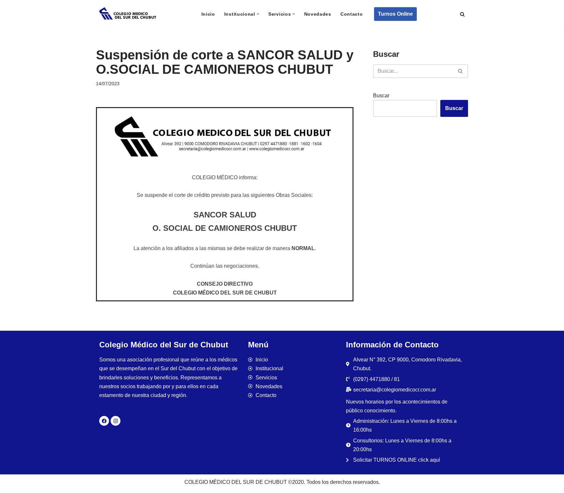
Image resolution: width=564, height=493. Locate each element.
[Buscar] (462, 14)
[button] (258, 14)
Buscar (381, 95)
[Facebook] (104, 421)
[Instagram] (115, 421)
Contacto (351, 14)
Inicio (208, 14)
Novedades (317, 14)
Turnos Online (395, 14)
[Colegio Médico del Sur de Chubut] (128, 14)
